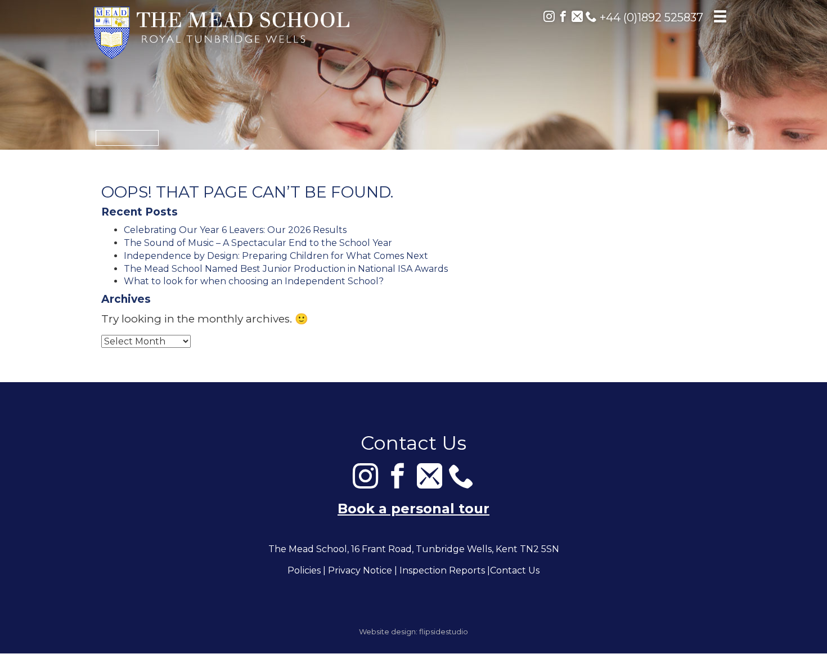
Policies (304, 570)
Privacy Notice (360, 570)
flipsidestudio (443, 631)
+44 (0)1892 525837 (650, 17)
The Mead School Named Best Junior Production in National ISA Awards (286, 268)
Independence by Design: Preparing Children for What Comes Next (276, 255)
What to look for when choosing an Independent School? (254, 281)
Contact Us (515, 570)
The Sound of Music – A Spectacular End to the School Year (258, 243)
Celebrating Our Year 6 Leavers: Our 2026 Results (235, 230)
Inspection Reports (442, 570)
